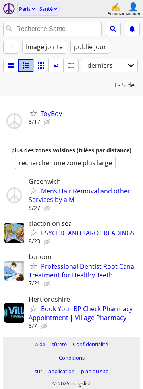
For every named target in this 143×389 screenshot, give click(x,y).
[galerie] (56, 65)
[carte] (71, 65)
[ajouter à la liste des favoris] (33, 113)
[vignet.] (25, 65)
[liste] (10, 65)
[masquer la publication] (48, 122)
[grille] (40, 65)
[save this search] (132, 29)
